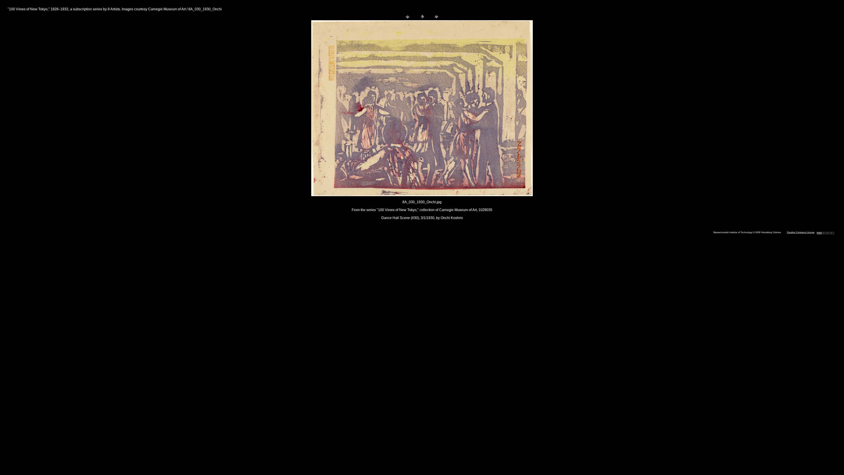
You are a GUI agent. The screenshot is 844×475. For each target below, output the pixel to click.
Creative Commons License (801, 232)
